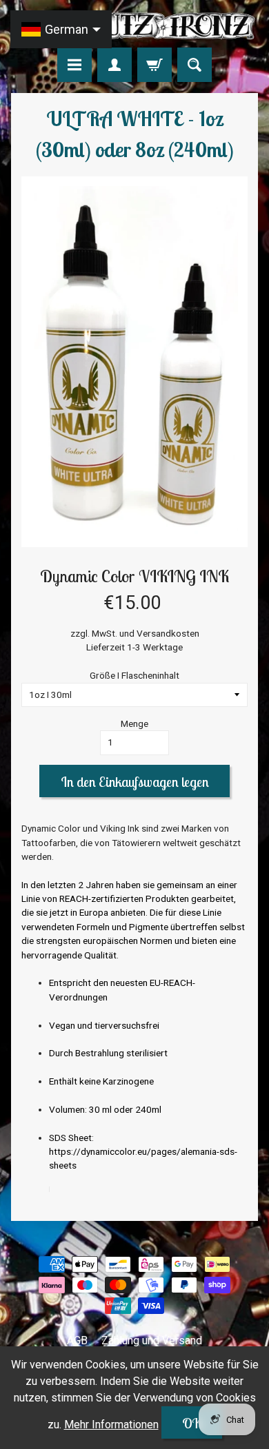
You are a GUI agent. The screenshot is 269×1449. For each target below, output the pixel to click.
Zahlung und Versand (151, 1340)
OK (191, 1423)
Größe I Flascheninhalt (134, 675)
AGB (77, 1340)
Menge (134, 723)
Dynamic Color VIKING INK (134, 576)
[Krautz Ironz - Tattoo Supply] (134, 26)
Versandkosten (168, 633)
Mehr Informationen (111, 1424)
